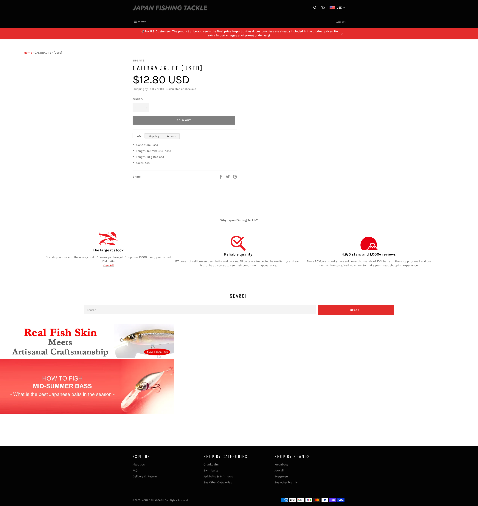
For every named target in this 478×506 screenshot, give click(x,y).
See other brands (286, 482)
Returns (171, 136)
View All (108, 265)
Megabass (281, 464)
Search (356, 310)
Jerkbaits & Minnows (218, 476)
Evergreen (281, 476)
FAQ (135, 470)
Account (340, 21)
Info (138, 136)
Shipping (154, 136)
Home (28, 52)
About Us (139, 464)
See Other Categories (218, 482)
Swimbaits (211, 470)
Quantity (138, 99)
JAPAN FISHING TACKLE (153, 500)
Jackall (279, 470)
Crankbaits (211, 464)
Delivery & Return (145, 476)
